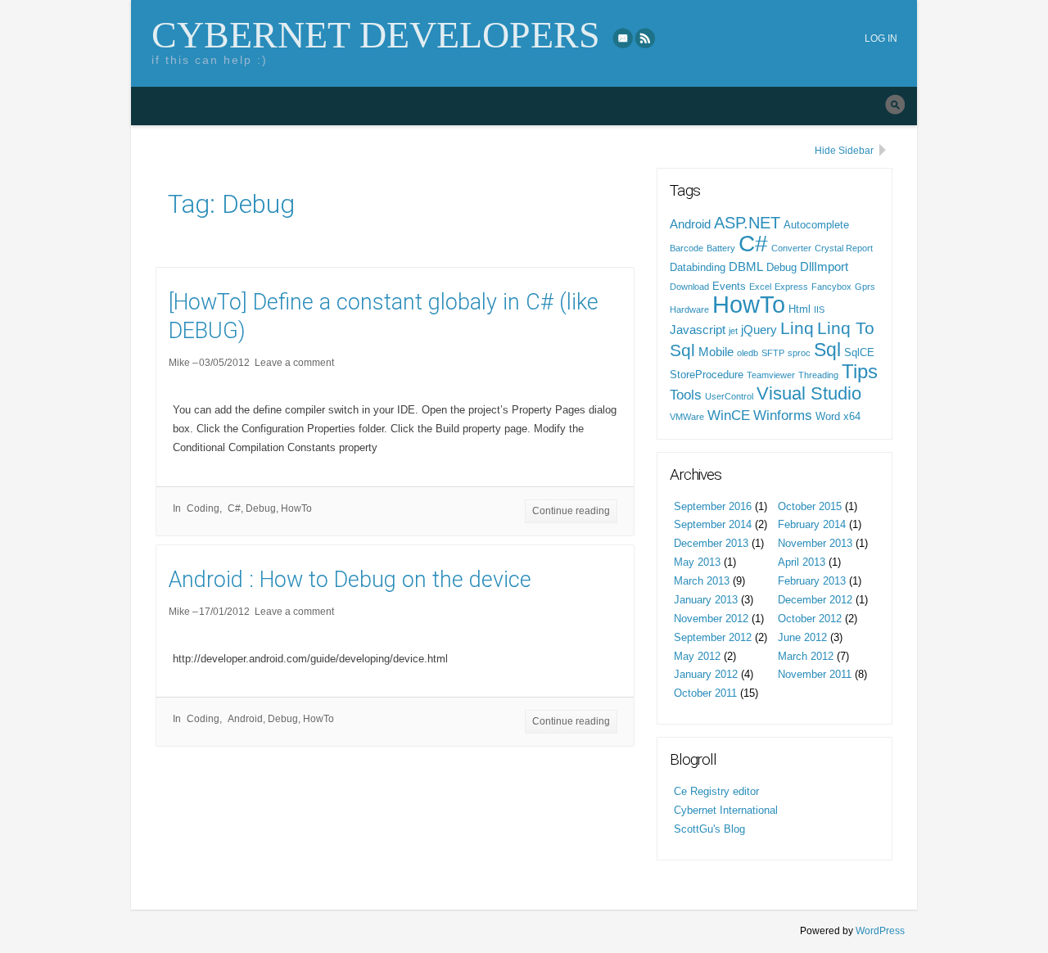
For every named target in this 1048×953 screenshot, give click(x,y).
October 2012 (810, 618)
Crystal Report (844, 248)
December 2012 (815, 600)
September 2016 (713, 506)
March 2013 (702, 581)
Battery (721, 248)
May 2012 (697, 656)
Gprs (865, 286)
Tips (860, 371)
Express (791, 286)
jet (733, 331)
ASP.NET (747, 222)
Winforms (782, 415)
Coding (203, 508)
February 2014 (812, 524)
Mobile (716, 352)
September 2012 (713, 637)
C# (234, 508)
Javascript (697, 329)
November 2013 (815, 543)
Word (827, 416)
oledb (747, 353)
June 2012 (802, 637)
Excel (760, 286)
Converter (791, 248)
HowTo (296, 508)
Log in (881, 38)
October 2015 (810, 506)
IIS (819, 309)
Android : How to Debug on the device (350, 580)
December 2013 (711, 543)
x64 (852, 416)
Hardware (689, 309)
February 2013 (812, 581)
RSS (646, 37)
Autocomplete (816, 225)
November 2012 (711, 618)
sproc (799, 353)
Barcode (686, 248)
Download (689, 286)
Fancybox (831, 286)
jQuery (759, 329)
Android (245, 719)
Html (799, 309)
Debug (261, 508)
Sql (827, 349)
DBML (746, 266)
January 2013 (706, 600)
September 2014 (713, 524)
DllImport (824, 266)
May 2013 (697, 562)
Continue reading (571, 511)
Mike (179, 362)
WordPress (880, 931)
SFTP (772, 353)
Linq (797, 327)
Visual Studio (809, 393)
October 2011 (705, 693)
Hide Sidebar (844, 150)
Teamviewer (771, 375)
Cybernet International (726, 810)
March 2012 (805, 656)
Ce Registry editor (716, 791)
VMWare (687, 417)
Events (729, 286)
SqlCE (859, 352)
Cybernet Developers (375, 35)
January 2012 (706, 674)
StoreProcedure (706, 374)
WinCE (728, 415)
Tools (686, 394)
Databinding (697, 267)
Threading (818, 375)
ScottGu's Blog (709, 829)
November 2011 (815, 674)
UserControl (729, 396)
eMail (623, 37)
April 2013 (801, 562)
